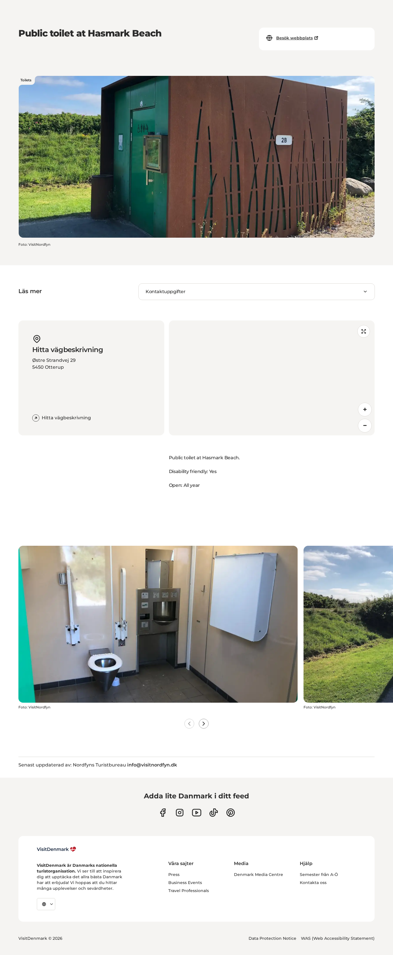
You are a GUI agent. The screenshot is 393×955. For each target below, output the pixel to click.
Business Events (185, 882)
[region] (272, 377)
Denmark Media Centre (258, 874)
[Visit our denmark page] (163, 813)
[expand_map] (363, 331)
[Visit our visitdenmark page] (197, 813)
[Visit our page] (180, 813)
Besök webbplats (294, 38)
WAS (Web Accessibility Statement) (338, 938)
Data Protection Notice (272, 938)
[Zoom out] (365, 426)
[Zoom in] (365, 409)
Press (174, 874)
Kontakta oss (313, 882)
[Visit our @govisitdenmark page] (214, 813)
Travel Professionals (188, 890)
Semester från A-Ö (319, 874)
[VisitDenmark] (56, 849)
